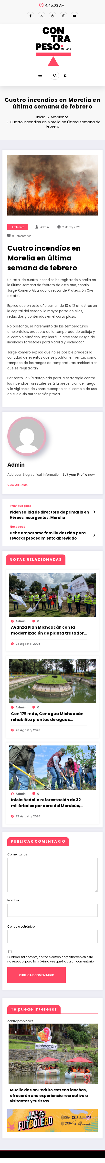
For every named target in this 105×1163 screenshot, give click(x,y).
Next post (17, 526)
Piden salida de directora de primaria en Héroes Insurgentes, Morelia (49, 515)
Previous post (20, 506)
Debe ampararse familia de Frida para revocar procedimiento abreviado (48, 535)
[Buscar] (55, 76)
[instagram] (63, 15)
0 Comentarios (21, 236)
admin (44, 227)
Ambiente (18, 227)
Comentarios (17, 854)
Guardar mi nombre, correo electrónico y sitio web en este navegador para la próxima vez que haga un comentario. (50, 959)
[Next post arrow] (94, 535)
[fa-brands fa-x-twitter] (41, 15)
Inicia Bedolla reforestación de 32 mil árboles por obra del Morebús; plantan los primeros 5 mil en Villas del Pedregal (47, 803)
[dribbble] (52, 15)
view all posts (17, 485)
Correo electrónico (21, 926)
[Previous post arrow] (94, 512)
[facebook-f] (30, 15)
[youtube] (74, 15)
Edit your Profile (75, 474)
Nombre (13, 900)
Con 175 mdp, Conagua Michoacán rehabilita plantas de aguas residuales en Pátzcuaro (47, 717)
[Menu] (40, 75)
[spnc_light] (65, 75)
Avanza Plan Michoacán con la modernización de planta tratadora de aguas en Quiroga (49, 630)
